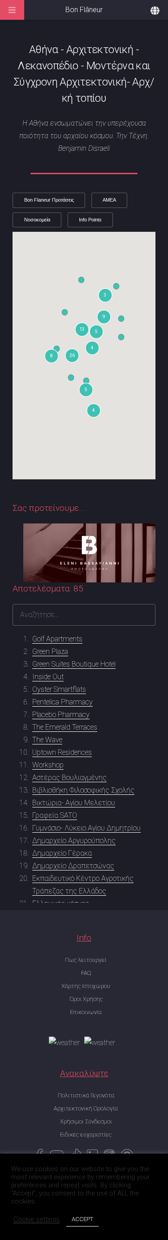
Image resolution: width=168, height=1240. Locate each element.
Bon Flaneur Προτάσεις (49, 200)
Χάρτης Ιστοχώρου (85, 986)
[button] (86, 390)
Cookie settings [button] (36, 1219)
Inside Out (48, 676)
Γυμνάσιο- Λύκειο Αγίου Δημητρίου (86, 828)
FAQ (86, 972)
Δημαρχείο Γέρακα (62, 853)
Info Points (90, 219)
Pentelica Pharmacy (62, 702)
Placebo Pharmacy (61, 714)
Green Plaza (50, 651)
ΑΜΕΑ (109, 200)
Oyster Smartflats (59, 689)
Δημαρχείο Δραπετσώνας (73, 865)
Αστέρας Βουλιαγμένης (69, 777)
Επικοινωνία (86, 1012)
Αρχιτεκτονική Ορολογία (86, 1108)
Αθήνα (43, 49)
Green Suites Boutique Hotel (74, 664)
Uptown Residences (62, 752)
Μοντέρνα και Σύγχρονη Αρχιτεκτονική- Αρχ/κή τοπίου (84, 81)
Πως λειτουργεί (86, 959)
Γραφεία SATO (54, 815)
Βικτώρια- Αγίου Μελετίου (73, 802)
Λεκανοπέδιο (47, 65)
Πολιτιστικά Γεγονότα (86, 1095)
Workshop (48, 765)
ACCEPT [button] (82, 1219)
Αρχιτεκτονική (99, 49)
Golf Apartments (57, 639)
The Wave (47, 739)
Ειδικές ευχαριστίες (86, 1134)
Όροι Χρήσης (86, 999)
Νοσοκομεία (37, 219)
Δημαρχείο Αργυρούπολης (74, 840)
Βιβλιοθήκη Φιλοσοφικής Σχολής (83, 790)
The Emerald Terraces (64, 727)
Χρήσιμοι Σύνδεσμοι (86, 1121)
